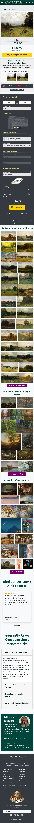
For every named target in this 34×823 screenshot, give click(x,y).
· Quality (20, 778)
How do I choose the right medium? (14, 695)
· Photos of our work (23, 781)
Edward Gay (7, 9)
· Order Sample (22, 785)
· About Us (5, 787)
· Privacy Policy (7, 781)
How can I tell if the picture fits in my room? (16, 686)
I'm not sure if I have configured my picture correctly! (17, 704)
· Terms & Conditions (8, 778)
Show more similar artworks (17, 385)
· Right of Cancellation (8, 783)
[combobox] (17, 108)
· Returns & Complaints (9, 785)
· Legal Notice (6, 776)
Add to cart (18, 207)
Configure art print (18, 54)
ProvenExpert (13, 617)
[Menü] (2, 2)
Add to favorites (26, 86)
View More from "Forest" (17, 474)
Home (3, 7)
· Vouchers (21, 783)
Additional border (7, 106)
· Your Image (21, 774)
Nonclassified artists (19, 7)
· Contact (5, 774)
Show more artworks (17, 572)
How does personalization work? (16, 652)
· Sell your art (21, 776)
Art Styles (9, 7)
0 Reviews (21, 90)
